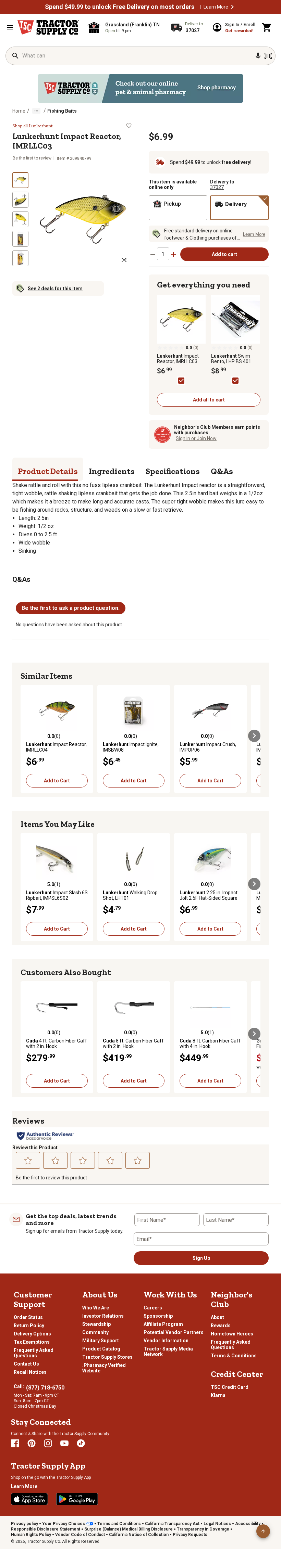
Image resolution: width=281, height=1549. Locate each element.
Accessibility (247, 1524)
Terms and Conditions (119, 1524)
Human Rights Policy (31, 1535)
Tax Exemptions (32, 1342)
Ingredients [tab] (112, 471)
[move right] (254, 736)
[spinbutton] (163, 253)
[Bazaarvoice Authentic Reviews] (45, 1136)
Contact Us (26, 1364)
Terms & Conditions (234, 1355)
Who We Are (95, 1307)
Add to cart (224, 254)
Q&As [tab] (222, 471)
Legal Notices (217, 1524)
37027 (217, 187)
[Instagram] (48, 1443)
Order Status (28, 1317)
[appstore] (29, 1499)
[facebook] (15, 1443)
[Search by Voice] (258, 56)
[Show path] (36, 111)
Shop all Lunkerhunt (32, 126)
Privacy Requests (190, 1535)
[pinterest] (31, 1443)
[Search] (15, 56)
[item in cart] (267, 27)
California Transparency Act (172, 1524)
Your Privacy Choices (63, 1524)
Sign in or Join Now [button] (196, 438)
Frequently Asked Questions (33, 1352)
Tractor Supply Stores (107, 1357)
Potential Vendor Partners (174, 1332)
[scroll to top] (263, 1531)
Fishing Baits (62, 111)
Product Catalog (101, 1349)
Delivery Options (32, 1333)
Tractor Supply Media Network (168, 1351)
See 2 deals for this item (55, 288)
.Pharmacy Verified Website (104, 1367)
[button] (232, 7)
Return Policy (29, 1325)
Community (95, 1332)
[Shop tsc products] (140, 88)
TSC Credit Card (229, 1387)
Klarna (218, 1395)
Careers (153, 1307)
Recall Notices (30, 1372)
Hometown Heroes (232, 1333)
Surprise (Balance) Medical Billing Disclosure (128, 1529)
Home (18, 111)
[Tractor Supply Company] (48, 27)
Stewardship (96, 1324)
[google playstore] (77, 1499)
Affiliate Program (163, 1324)
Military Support (100, 1340)
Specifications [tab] (173, 471)
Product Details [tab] (48, 471)
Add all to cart (209, 399)
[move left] (27, 736)
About (217, 1317)
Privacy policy (24, 1524)
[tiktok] (81, 1443)
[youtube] (64, 1443)
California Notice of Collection (139, 1535)
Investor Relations (103, 1316)
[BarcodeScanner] (268, 56)
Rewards (221, 1325)
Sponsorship (158, 1316)
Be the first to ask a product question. (71, 608)
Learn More (216, 7)
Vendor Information (166, 1340)
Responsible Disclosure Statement (45, 1529)
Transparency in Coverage (203, 1529)
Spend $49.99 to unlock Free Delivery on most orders (119, 6)
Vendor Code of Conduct (80, 1535)
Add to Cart (57, 780)
